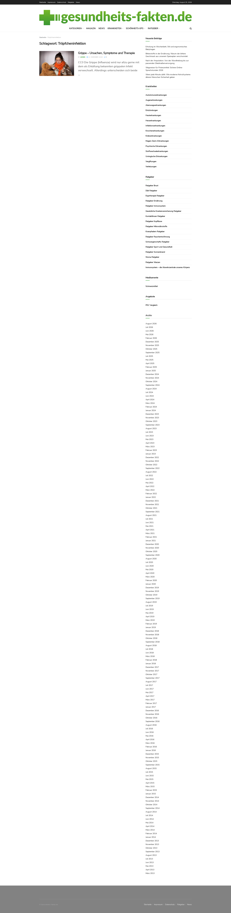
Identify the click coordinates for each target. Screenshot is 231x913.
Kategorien (75, 28)
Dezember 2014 (152, 797)
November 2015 (152, 757)
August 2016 (151, 725)
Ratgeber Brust (152, 185)
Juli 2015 (149, 772)
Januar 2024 (151, 410)
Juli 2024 (149, 392)
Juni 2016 (150, 732)
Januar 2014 (151, 837)
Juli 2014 (149, 815)
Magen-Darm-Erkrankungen (157, 141)
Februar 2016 (151, 746)
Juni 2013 (150, 862)
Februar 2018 (151, 660)
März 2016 (150, 743)
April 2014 (150, 826)
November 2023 (152, 417)
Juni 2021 (150, 522)
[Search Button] (191, 28)
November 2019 (152, 591)
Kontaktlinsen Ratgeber (155, 216)
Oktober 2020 (151, 551)
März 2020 (150, 576)
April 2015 (150, 783)
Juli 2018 (149, 649)
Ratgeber (71, 2)
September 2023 (152, 425)
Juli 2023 (149, 432)
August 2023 (151, 428)
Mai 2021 (149, 526)
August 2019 (151, 602)
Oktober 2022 (151, 464)
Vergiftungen (151, 161)
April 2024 (150, 399)
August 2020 (151, 558)
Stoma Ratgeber (152, 257)
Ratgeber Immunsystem (156, 206)
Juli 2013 (149, 859)
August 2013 (151, 855)
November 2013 (152, 844)
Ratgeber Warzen (153, 262)
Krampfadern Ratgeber (155, 231)
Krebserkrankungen (154, 136)
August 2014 (151, 812)
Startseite (42, 2)
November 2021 (152, 504)
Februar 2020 (151, 580)
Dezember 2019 (152, 587)
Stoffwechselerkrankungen (157, 151)
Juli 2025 (149, 356)
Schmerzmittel (152, 286)
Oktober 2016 (151, 718)
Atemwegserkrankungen (156, 105)
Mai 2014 (149, 822)
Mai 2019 (149, 613)
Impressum (51, 2)
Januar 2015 (151, 793)
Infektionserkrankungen (155, 125)
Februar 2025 (151, 367)
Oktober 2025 (151, 349)
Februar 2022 (151, 493)
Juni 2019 (150, 609)
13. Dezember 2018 (95, 57)
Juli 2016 (149, 728)
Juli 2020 (149, 562)
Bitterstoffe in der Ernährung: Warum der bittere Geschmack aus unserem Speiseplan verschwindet (167, 55)
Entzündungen (152, 110)
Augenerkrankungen (154, 100)
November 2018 (152, 634)
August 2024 (151, 388)
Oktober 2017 (151, 674)
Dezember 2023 (152, 414)
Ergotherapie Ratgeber (155, 195)
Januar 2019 (151, 627)
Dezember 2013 (152, 840)
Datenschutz (61, 2)
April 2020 (150, 573)
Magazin (91, 28)
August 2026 (151, 323)
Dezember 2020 (152, 544)
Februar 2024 (151, 407)
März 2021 (150, 533)
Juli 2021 (149, 519)
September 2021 (152, 511)
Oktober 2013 (151, 848)
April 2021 (150, 529)
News (78, 2)
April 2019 (150, 616)
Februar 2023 (151, 450)
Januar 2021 (151, 540)
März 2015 (150, 786)
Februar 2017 (151, 703)
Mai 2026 (149, 334)
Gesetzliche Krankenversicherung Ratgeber (163, 211)
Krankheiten (114, 28)
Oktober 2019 (151, 595)
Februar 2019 (151, 624)
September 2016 (152, 721)
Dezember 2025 (152, 341)
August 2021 (151, 515)
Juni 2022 (150, 479)
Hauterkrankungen (153, 115)
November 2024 (152, 378)
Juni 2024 (150, 396)
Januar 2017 (151, 707)
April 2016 (150, 739)
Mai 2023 (149, 439)
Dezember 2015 (152, 754)
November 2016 (152, 714)
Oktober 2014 (151, 804)
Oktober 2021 (151, 508)
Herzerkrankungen (153, 120)
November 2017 (152, 671)
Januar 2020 (151, 584)
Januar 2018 (151, 663)
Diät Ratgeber (151, 190)
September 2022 (152, 468)
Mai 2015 (149, 779)
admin (82, 57)
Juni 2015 (150, 775)
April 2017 (150, 696)
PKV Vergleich (151, 305)
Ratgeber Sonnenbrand (155, 252)
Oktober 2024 (151, 381)
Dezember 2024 (152, 374)
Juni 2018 (150, 652)
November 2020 (152, 548)
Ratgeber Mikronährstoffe (156, 226)
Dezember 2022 (152, 457)
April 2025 (150, 363)
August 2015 (151, 768)
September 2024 (152, 385)
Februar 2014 (151, 833)
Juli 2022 (149, 475)
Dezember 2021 (152, 501)
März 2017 (150, 699)
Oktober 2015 (151, 761)
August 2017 (151, 681)
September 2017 (152, 678)
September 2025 (152, 352)
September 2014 (152, 808)
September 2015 (152, 765)
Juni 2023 (150, 435)
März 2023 (150, 446)
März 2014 (150, 830)
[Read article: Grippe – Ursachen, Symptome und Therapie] (56, 63)
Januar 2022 (151, 497)
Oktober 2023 (151, 421)
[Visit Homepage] (115, 17)
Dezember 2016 (152, 710)
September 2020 (152, 555)
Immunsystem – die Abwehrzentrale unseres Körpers (168, 267)
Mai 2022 (149, 482)
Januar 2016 (151, 750)
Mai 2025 (149, 360)
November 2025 (152, 345)
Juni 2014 (150, 819)
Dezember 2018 (152, 631)
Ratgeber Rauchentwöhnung (158, 236)
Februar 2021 (151, 537)
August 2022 (151, 472)
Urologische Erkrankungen (157, 156)
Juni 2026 (150, 331)
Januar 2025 (151, 370)
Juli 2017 (149, 685)
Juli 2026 (149, 327)
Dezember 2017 (152, 667)
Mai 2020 (149, 569)
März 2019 (150, 620)
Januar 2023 (151, 454)
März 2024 (150, 403)
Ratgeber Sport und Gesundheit (159, 247)
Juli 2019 (149, 605)
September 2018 (152, 642)
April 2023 (150, 443)
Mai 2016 (149, 736)
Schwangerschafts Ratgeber (157, 242)
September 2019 (152, 598)
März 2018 (150, 656)
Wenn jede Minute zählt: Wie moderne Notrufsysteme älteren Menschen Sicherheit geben (168, 75)
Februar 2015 (151, 790)
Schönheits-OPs (134, 28)
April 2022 (150, 486)
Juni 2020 (150, 566)
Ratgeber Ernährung (154, 201)
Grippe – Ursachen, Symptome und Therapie (106, 53)
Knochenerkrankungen (155, 131)
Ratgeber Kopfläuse (154, 221)
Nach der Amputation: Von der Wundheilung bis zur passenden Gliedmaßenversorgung (167, 62)
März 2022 (150, 490)
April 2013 (150, 869)
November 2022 (152, 461)
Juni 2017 (150, 689)
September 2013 (152, 851)
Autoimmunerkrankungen (156, 95)
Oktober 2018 (151, 638)
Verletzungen (151, 166)
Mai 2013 (149, 866)
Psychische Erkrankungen (156, 146)
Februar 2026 (151, 338)
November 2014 (152, 801)
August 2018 (151, 645)
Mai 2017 (149, 692)
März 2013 (150, 873)
